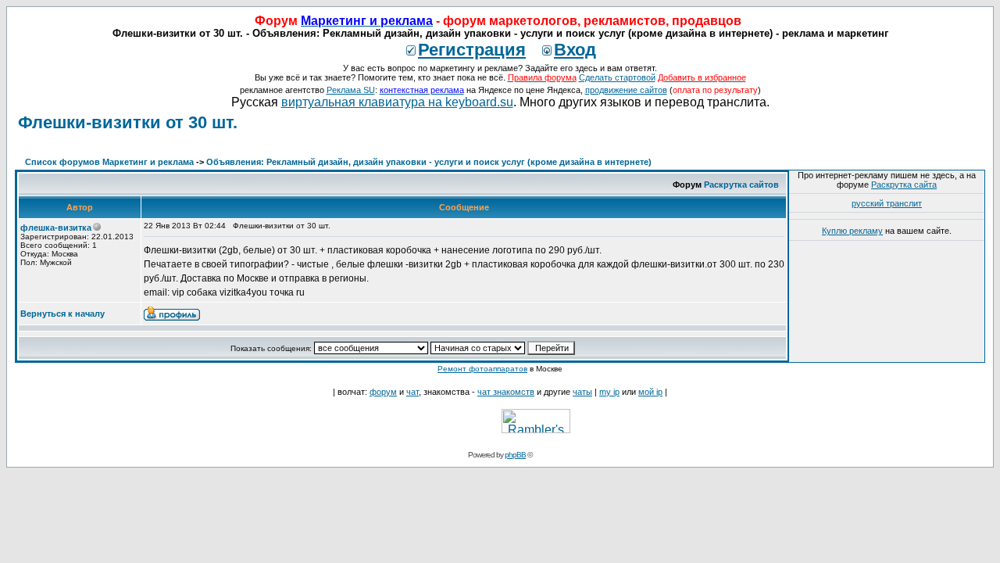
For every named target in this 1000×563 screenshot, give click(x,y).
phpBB (515, 454)
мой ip (650, 391)
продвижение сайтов (626, 90)
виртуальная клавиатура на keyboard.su (397, 102)
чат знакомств (505, 391)
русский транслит (887, 203)
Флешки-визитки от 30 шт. (128, 122)
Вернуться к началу (62, 313)
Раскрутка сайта (904, 184)
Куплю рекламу (852, 230)
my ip (609, 391)
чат (412, 391)
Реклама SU (351, 90)
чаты (582, 391)
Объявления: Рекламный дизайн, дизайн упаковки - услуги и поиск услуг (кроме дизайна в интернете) (429, 162)
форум (383, 391)
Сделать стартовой (617, 77)
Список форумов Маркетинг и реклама (109, 162)
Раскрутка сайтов (741, 184)
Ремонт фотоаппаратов (482, 368)
